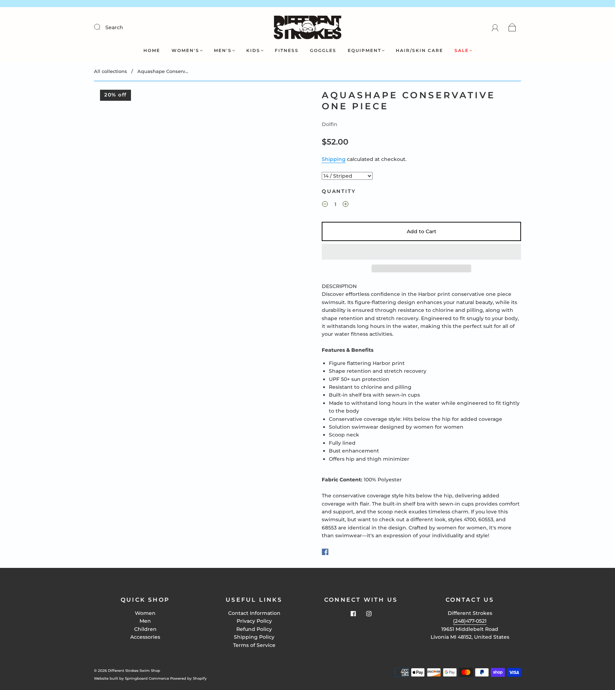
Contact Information (254, 613)
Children (145, 629)
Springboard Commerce (147, 678)
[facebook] (353, 613)
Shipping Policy (254, 637)
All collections (110, 71)
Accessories (145, 637)
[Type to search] (347, 176)
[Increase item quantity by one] (345, 205)
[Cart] (512, 27)
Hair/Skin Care (419, 50)
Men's (223, 50)
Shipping (334, 159)
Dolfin (329, 124)
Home (151, 50)
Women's (185, 50)
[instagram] (369, 613)
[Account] (495, 27)
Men (145, 621)
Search (114, 27)
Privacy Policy (254, 621)
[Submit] (102, 27)
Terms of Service (254, 645)
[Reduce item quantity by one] (325, 205)
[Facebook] (325, 552)
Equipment (364, 50)
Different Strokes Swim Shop (134, 670)
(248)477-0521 (470, 621)
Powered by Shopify (188, 678)
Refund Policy (254, 629)
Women (145, 613)
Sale (461, 50)
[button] (421, 252)
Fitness (287, 50)
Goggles (323, 50)
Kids (253, 50)
